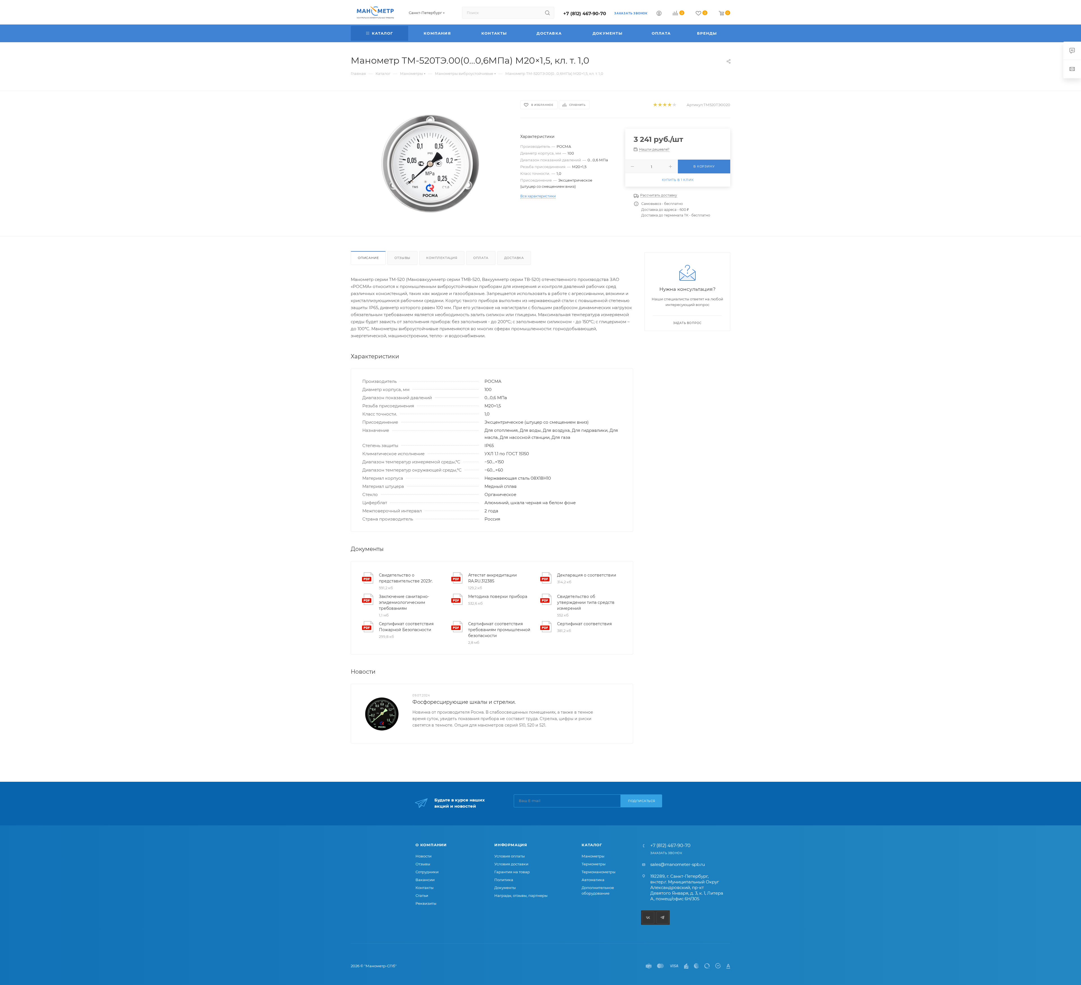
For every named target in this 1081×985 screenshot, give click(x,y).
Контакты (425, 887)
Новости (424, 856)
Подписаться (641, 801)
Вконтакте (648, 918)
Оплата (480, 258)
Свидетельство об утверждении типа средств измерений (586, 602)
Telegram (662, 918)
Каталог (592, 845)
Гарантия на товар (512, 872)
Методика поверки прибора (497, 596)
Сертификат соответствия (584, 623)
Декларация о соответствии (586, 575)
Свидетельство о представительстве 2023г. (406, 578)
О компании (431, 845)
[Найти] (547, 13)
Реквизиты (426, 903)
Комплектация (441, 258)
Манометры (593, 856)
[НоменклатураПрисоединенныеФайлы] (430, 163)
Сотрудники (427, 872)
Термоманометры (598, 872)
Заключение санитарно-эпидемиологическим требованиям (404, 602)
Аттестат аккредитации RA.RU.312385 (492, 578)
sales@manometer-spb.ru (677, 864)
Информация (510, 845)
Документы (505, 887)
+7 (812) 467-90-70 (584, 13)
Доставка (514, 258)
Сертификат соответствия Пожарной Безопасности (406, 626)
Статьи (422, 895)
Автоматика (593, 879)
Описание (368, 258)
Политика (503, 879)
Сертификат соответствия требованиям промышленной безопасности (499, 629)
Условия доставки (511, 864)
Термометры (594, 864)
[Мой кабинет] (659, 13)
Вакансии (425, 879)
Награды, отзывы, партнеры (521, 895)
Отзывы (402, 258)
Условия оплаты (509, 856)
